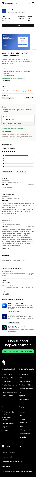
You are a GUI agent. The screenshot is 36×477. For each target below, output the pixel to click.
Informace (22, 412)
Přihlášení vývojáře (8, 452)
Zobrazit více (5, 248)
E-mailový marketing (26, 388)
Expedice (22, 396)
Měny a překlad (24, 399)
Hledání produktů (8, 378)
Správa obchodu (7, 396)
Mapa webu (6, 466)
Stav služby (23, 437)
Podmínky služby (7, 457)
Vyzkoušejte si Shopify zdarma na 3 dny (18, 351)
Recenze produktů (25, 381)
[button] (18, 308)
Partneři (21, 426)
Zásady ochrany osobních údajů (12, 268)
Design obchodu (7, 388)
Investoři (22, 419)
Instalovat (18, 25)
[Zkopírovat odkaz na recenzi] (9, 178)
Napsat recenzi (7, 171)
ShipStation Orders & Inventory (17, 326)
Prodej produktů (7, 381)
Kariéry (21, 415)
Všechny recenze (21, 171)
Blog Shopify (6, 427)
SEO (20, 392)
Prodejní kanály (7, 374)
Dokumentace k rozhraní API (6, 418)
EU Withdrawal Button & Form (16, 304)
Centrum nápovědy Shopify (8, 413)
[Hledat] (30, 3)
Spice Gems (6, 282)
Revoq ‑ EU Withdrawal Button (17, 315)
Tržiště (21, 378)
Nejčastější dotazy (8, 271)
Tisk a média (23, 423)
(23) (22, 18)
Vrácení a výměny (8, 98)
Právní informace (24, 433)
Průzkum (5, 430)
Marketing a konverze (9, 392)
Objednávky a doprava (9, 385)
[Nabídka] (33, 3)
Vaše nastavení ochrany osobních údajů (15, 471)
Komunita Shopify (8, 423)
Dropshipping (23, 374)
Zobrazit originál (6, 80)
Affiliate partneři (24, 430)
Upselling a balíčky (25, 385)
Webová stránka (7, 285)
